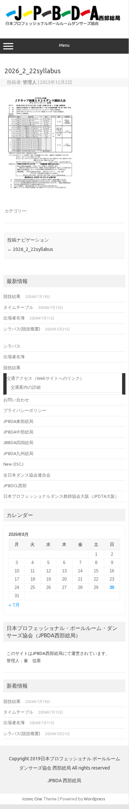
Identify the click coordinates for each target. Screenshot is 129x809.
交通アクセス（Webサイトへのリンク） (45, 378)
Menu (64, 45)
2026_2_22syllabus (30, 249)
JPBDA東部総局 (18, 421)
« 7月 (14, 605)
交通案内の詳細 (26, 387)
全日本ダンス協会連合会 (26, 475)
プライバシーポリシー (24, 410)
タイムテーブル (18, 307)
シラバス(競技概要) (21, 328)
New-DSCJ (13, 464)
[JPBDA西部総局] (64, 24)
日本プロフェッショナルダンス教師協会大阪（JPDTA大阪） (61, 496)
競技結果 (11, 296)
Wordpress (94, 798)
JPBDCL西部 (15, 485)
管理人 (30, 82)
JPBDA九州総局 (18, 453)
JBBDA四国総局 (18, 442)
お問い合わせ (16, 399)
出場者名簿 (14, 318)
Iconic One (32, 798)
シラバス (11, 346)
